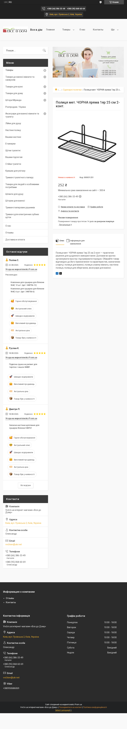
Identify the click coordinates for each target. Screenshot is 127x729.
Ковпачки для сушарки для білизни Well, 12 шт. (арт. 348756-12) (27, 283)
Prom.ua (78, 704)
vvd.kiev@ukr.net (13, 544)
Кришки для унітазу (15, 171)
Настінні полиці (13, 130)
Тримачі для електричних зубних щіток (22, 216)
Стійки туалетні (13, 164)
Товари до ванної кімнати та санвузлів (19, 78)
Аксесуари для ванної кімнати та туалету (22, 115)
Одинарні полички (72, 89)
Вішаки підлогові (13, 157)
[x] (60, 274)
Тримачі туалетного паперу (19, 177)
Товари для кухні (14, 86)
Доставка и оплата (15, 239)
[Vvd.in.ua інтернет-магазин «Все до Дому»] (15, 30)
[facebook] (57, 274)
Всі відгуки (26, 485)
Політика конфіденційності (95, 707)
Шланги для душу (14, 194)
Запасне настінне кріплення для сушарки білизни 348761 (24, 426)
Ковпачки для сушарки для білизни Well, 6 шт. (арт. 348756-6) (27, 290)
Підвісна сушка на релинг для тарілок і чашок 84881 (23, 365)
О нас (82, 29)
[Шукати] (44, 50)
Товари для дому (14, 93)
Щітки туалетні (12, 150)
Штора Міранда (13, 100)
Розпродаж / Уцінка (15, 107)
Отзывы (9, 232)
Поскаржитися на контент (70, 707)
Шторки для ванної (15, 200)
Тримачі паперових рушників (20, 207)
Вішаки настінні (13, 137)
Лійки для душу (13, 123)
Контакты (98, 29)
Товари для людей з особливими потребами (22, 186)
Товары (66, 29)
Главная (50, 29)
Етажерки (10, 143)
